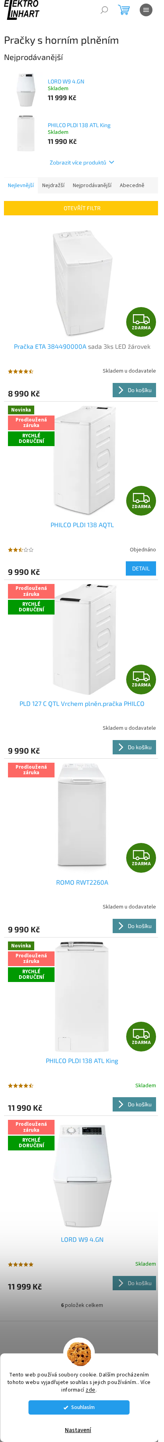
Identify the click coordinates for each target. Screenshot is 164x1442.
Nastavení (78, 1430)
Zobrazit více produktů (78, 162)
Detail (141, 568)
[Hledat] (104, 10)
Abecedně (132, 185)
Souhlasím (83, 1407)
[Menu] (146, 10)
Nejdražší (53, 185)
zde (91, 1390)
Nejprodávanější (92, 185)
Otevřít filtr (82, 208)
